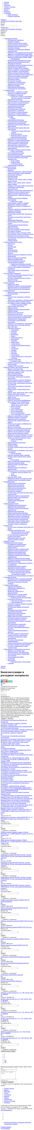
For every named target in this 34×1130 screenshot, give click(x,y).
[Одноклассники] (4, 681)
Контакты (7, 8)
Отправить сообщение (7, 1082)
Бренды (6, 3)
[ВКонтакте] (2, 681)
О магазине (7, 13)
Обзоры (6, 1098)
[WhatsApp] (9, 681)
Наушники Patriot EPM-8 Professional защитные (15, 963)
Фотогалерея (8, 1099)
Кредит (6, 10)
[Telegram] (11, 681)
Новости (6, 1096)
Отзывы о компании (14, 16)
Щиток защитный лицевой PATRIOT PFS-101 (14, 945)
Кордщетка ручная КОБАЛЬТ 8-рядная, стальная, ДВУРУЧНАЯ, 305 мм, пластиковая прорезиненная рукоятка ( (16, 864)
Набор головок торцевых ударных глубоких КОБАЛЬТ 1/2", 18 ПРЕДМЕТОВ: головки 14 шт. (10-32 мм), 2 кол (17, 841)
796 (5, 1062)
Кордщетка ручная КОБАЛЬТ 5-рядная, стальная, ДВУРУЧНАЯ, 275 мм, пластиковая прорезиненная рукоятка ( (16, 886)
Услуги (6, 1093)
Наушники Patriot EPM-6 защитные (11, 981)
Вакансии (7, 11)
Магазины (7, 5)
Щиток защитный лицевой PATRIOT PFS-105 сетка (16, 927)
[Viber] (7, 681)
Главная (6, 2)
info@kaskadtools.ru (6, 1110)
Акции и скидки (9, 1088)
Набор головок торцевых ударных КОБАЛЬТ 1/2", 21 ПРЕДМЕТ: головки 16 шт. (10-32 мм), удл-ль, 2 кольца (17, 819)
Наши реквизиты (13, 14)
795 (5, 1060)
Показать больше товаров (8, 1051)
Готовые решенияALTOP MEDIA (6, 1127)
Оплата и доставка (9, 7)
